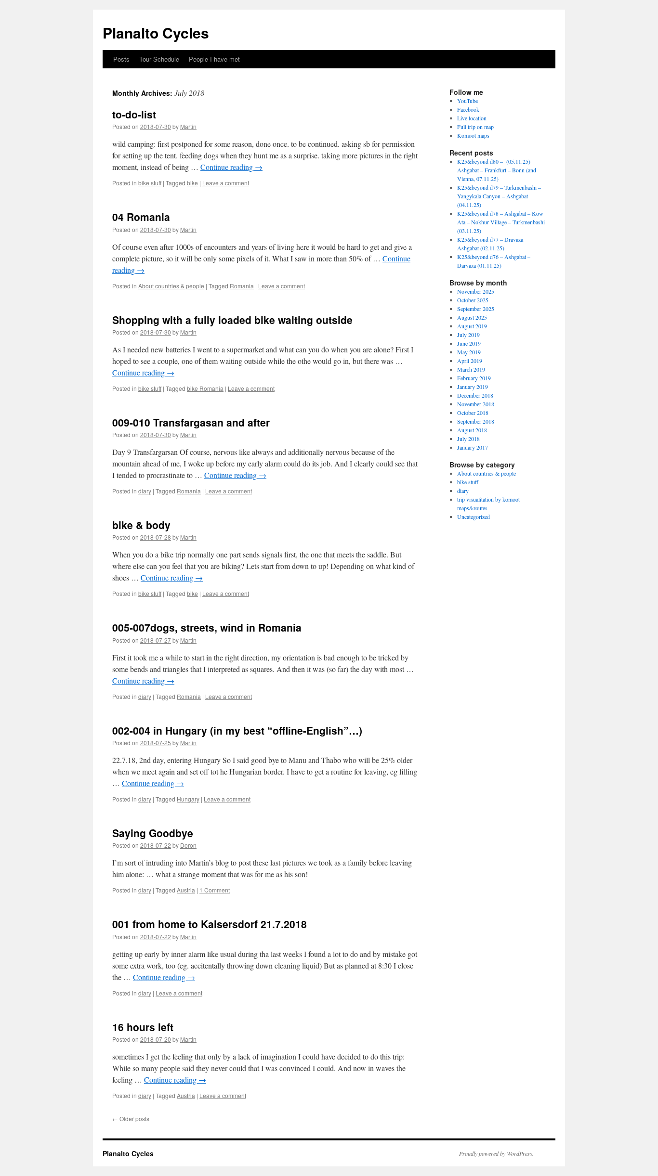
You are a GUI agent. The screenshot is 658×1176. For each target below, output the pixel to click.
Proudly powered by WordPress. (496, 1153)
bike (192, 183)
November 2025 (475, 291)
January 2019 (472, 386)
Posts (121, 59)
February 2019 (474, 378)
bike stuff (149, 183)
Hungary (188, 799)
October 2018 (472, 412)
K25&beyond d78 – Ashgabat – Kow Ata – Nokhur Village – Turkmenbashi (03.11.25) (501, 221)
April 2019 (469, 360)
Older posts (130, 1118)
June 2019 (469, 343)
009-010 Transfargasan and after (191, 422)
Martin (188, 126)
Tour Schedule (159, 59)
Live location (472, 118)
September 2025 (475, 308)
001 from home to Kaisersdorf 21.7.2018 (209, 924)
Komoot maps (473, 135)
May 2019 (469, 352)
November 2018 (475, 404)
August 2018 (472, 430)
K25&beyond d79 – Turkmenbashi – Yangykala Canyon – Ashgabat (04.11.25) (499, 195)
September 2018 (475, 421)
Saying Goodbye (152, 833)
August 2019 (472, 326)
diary (144, 491)
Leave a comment (225, 183)
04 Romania (141, 216)
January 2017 (472, 447)
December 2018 (475, 395)
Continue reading (231, 167)
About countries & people (171, 286)
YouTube (467, 100)
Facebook (468, 109)
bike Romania (205, 388)
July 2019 (468, 334)
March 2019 (471, 369)
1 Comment (214, 890)
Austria (186, 890)
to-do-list (134, 114)
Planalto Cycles (156, 32)
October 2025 (472, 300)
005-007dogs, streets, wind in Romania (207, 627)
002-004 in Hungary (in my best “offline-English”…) (237, 730)
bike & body (141, 524)
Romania (242, 286)
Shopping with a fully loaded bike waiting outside (232, 319)
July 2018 (468, 438)
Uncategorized (473, 516)
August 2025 (472, 317)
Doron (188, 845)
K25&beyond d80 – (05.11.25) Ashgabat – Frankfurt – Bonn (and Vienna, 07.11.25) (496, 169)
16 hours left (142, 1027)
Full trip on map (475, 126)
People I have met (214, 59)
